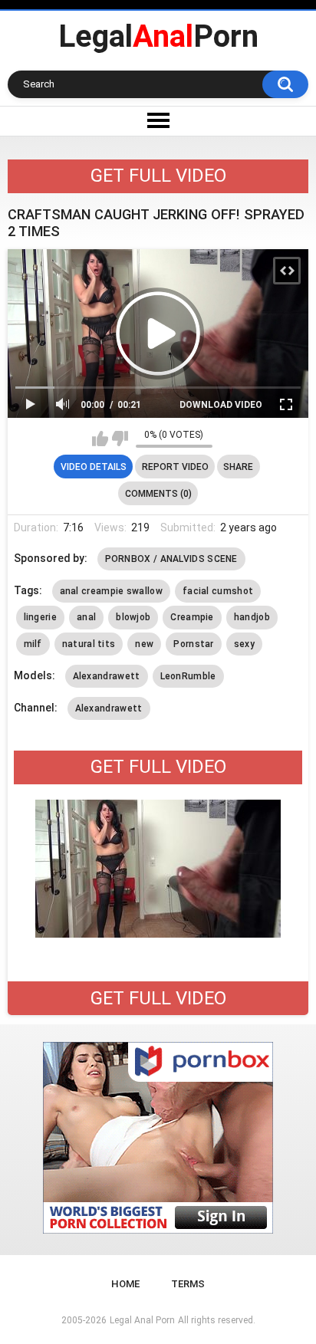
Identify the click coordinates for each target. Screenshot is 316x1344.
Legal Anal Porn (142, 1320)
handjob (252, 617)
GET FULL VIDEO (158, 175)
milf (33, 644)
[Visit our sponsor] (158, 1138)
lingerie (40, 617)
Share (238, 467)
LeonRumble (188, 676)
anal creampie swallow (111, 591)
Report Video (175, 467)
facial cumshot (218, 591)
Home (125, 1284)
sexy (244, 644)
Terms (188, 1284)
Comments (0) (158, 493)
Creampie (191, 617)
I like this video (100, 438)
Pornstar (193, 644)
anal (86, 617)
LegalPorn (158, 36)
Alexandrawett (106, 676)
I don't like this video (120, 438)
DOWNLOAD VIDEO (220, 404)
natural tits (89, 644)
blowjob (133, 617)
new (144, 644)
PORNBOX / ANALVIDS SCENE (171, 559)
